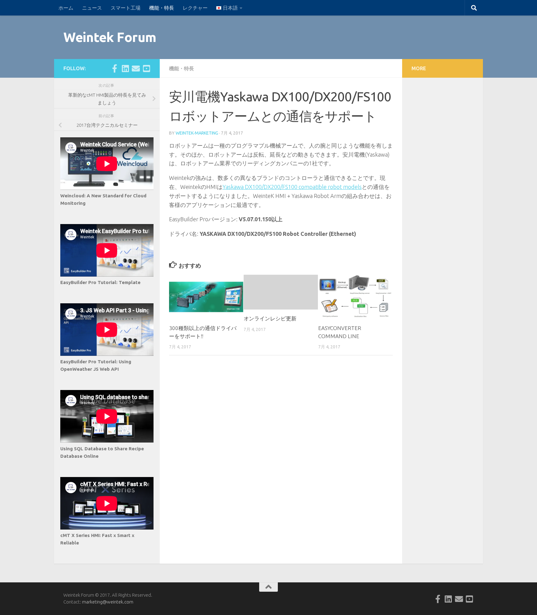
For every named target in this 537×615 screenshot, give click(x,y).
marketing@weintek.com (107, 601)
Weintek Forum (109, 37)
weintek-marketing (197, 133)
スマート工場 (125, 8)
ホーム (65, 8)
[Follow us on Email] (136, 68)
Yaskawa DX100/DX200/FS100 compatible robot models (292, 187)
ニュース (92, 8)
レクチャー (195, 8)
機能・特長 (161, 8)
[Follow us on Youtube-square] (146, 68)
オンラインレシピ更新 (270, 318)
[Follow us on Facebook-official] (115, 68)
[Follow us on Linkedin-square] (125, 68)
